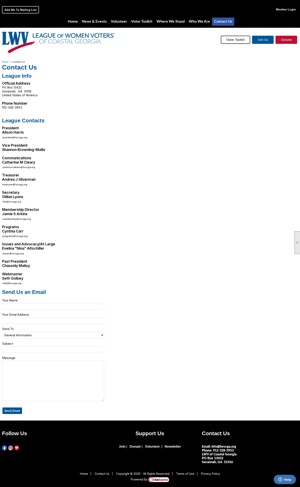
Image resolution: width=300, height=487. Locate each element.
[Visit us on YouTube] (16, 447)
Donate (286, 39)
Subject (7, 343)
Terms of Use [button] (185, 473)
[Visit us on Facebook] (4, 447)
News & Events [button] (94, 21)
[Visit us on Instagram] (10, 447)
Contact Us (223, 21)
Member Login (286, 9)
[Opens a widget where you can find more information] (284, 480)
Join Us (263, 39)
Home (73, 21)
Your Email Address (15, 315)
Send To (8, 329)
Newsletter (173, 446)
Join (122, 446)
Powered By (139, 479)
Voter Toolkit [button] (141, 21)
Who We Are (199, 21)
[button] (12, 410)
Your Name (10, 300)
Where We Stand (171, 21)
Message (8, 358)
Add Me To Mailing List (20, 9)
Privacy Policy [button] (210, 473)
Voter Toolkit (235, 39)
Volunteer (119, 21)
